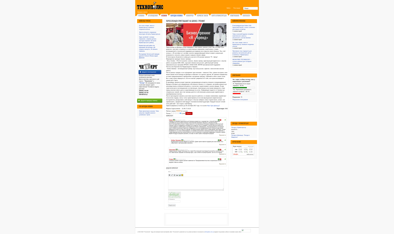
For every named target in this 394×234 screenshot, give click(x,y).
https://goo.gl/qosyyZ (213, 105)
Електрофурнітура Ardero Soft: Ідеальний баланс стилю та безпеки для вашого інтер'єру (244, 27)
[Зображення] (179, 175)
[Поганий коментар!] (220, 120)
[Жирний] (169, 175)
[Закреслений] (177, 175)
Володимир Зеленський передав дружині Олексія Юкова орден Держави (149, 55)
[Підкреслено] (174, 175)
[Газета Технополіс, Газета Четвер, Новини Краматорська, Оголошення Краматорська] (150, 5)
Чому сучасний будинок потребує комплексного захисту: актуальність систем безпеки (243, 36)
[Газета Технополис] (148, 69)
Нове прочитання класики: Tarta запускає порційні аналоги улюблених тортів (149, 113)
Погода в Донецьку (237, 135)
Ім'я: (169, 171)
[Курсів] (172, 175)
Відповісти (222, 135)
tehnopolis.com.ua (209, 231)
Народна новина (142, 12)
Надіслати (172, 205)
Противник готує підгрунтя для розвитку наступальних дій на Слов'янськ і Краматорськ (242, 53)
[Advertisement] (196, 219)
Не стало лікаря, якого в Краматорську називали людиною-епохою (146, 27)
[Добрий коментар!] (218, 120)
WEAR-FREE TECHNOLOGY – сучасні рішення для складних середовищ (242, 61)
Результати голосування (240, 99)
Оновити (172, 199)
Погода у (238, 127)
